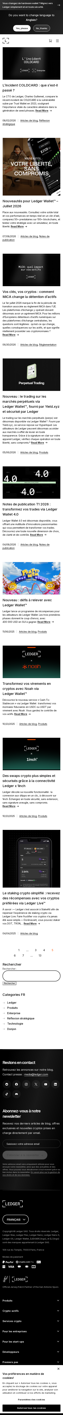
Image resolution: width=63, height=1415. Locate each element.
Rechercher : (10, 968)
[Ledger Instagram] (26, 1084)
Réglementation (47, 344)
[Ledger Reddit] (7, 1084)
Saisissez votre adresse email (23, 1143)
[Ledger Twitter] (36, 1084)
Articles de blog (29, 120)
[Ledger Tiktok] (7, 1094)
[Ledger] (6, 40)
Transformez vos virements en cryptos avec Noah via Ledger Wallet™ (27, 689)
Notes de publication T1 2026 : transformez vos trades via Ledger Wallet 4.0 (30, 509)
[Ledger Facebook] (16, 1084)
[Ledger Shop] (50, 41)
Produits (43, 452)
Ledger (11, 1002)
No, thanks (41, 28)
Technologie (15, 1023)
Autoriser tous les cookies (31, 1408)
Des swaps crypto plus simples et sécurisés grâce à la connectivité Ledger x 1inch (29, 781)
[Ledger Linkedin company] (55, 1084)
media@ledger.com (36, 1074)
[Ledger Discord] (16, 1094)
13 (40, 955)
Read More (41, 110)
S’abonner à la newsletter (23, 1155)
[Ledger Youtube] (45, 1084)
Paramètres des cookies (31, 1399)
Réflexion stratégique (20, 1018)
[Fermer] (58, 1368)
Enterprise (13, 1013)
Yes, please (22, 28)
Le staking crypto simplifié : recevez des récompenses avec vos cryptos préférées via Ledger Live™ (31, 898)
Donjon (11, 1029)
